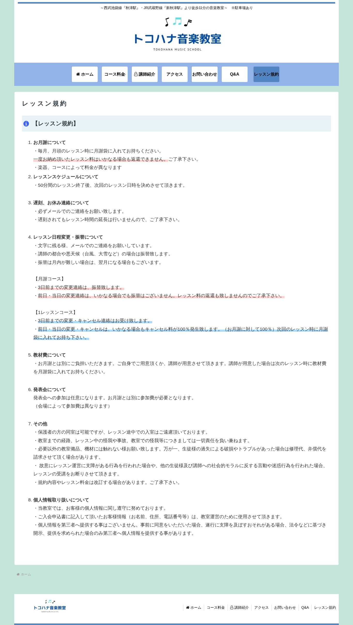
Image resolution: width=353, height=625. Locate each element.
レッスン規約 (325, 607)
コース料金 (216, 607)
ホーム (195, 607)
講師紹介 (241, 607)
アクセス (261, 607)
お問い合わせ (285, 607)
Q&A (305, 607)
